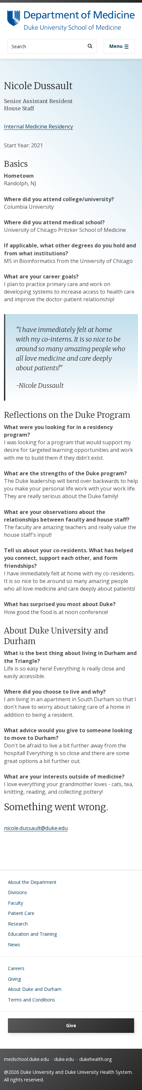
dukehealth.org (95, 1059)
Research (18, 924)
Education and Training (32, 934)
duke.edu (64, 1059)
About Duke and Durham (34, 989)
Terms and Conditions (31, 1000)
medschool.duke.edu (26, 1059)
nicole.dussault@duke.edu (36, 828)
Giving (14, 979)
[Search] (90, 46)
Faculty (15, 903)
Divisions (17, 892)
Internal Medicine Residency (38, 126)
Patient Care (21, 913)
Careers (16, 968)
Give (71, 1025)
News (14, 944)
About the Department (32, 882)
